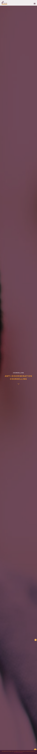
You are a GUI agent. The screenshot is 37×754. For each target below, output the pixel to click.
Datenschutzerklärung (19, 752)
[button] (34, 3)
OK (14, 752)
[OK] (35, 752)
